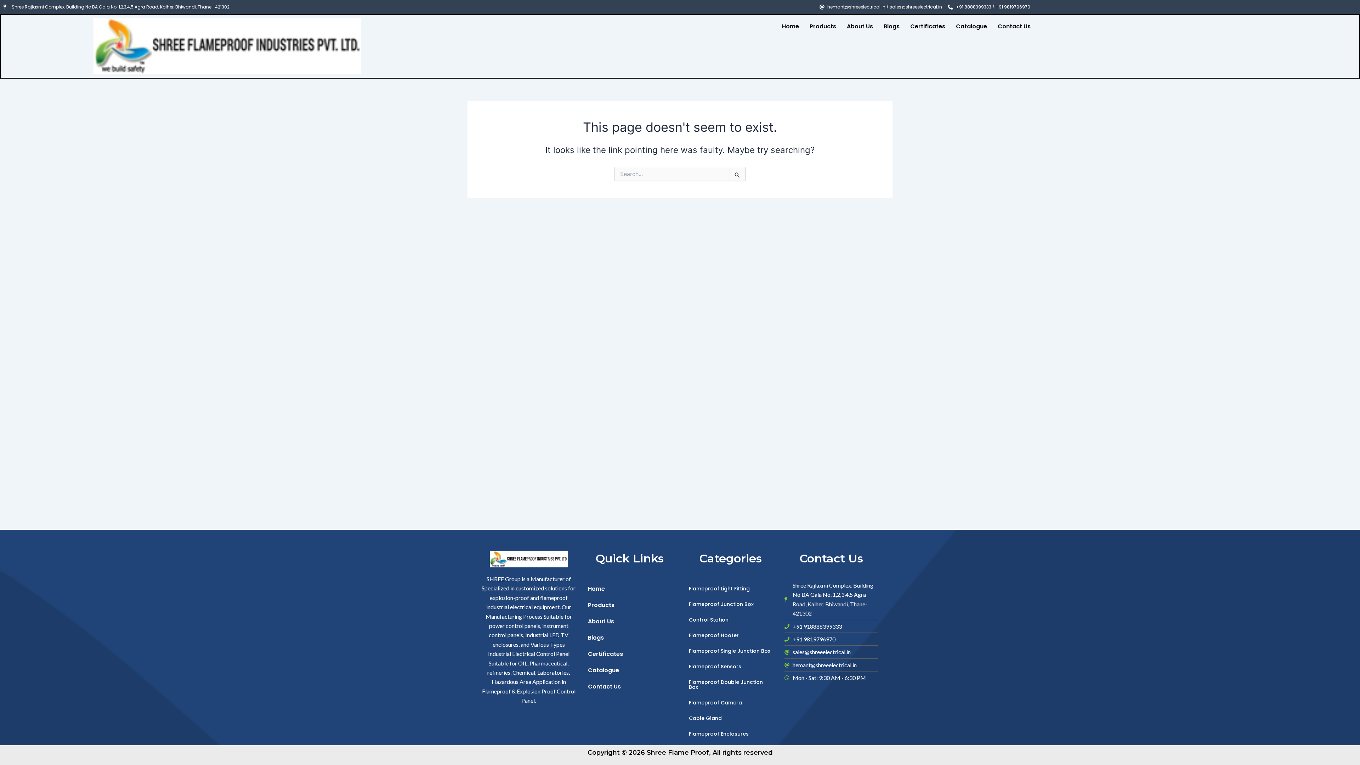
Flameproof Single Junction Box (729, 650)
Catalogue (971, 26)
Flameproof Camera (715, 702)
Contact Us (1014, 26)
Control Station (709, 619)
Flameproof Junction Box (721, 604)
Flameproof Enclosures (719, 733)
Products (823, 26)
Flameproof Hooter (714, 635)
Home (790, 26)
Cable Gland (705, 718)
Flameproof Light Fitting (719, 588)
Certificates (927, 26)
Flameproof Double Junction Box (726, 685)
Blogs (892, 26)
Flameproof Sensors (715, 666)
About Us (860, 26)
